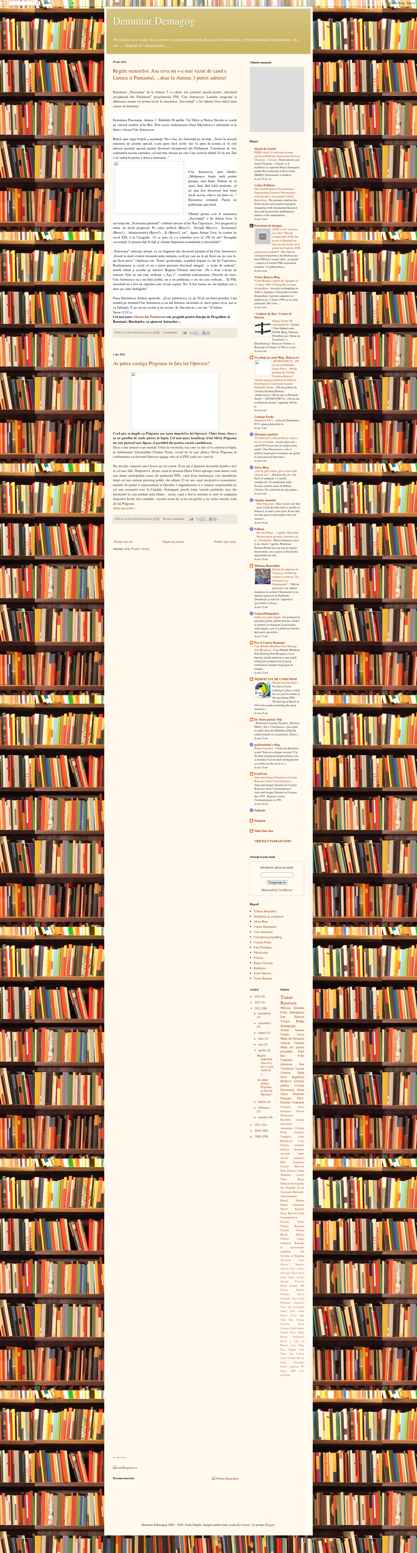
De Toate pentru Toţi (268, 719)
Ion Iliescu (292, 1016)
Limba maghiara (289, 1366)
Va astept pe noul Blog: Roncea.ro (276, 357)
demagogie (288, 1025)
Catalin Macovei (292, 1166)
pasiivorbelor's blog (267, 744)
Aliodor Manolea (292, 1264)
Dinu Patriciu (288, 1171)
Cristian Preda (264, 416)
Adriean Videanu (292, 1043)
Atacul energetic (292, 1158)
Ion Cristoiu (297, 1353)
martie (262, 1102)
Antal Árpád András (292, 1277)
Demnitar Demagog (154, 20)
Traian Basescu (263, 978)
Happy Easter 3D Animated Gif (282, 322)
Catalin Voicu (292, 1034)
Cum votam (297, 1311)
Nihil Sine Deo (263, 831)
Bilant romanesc (264, 748)
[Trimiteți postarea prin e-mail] (184, 332)
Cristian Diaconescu (292, 1087)
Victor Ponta (292, 1021)
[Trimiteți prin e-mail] (192, 333)
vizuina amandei (265, 500)
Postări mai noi (123, 541)
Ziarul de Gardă (265, 148)
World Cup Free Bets (285, 683)
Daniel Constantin (292, 1205)
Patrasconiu (261, 952)
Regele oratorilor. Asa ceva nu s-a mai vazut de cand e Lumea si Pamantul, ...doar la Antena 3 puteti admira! (170, 74)
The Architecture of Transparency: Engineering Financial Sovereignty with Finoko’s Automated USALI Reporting (275, 194)
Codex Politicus (264, 185)
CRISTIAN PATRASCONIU (272, 841)
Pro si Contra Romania (269, 642)
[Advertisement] (175, 345)
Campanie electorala (286, 1062)
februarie (263, 1107)
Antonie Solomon (292, 1281)
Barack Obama (292, 1200)
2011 (258, 1125)
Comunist (285, 1107)
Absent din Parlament (149, 316)
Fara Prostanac (263, 947)
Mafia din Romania (292, 1038)
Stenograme (297, 1183)
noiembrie (264, 1013)
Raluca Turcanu (263, 963)
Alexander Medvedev (292, 1192)
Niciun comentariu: (174, 519)
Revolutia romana (292, 1119)
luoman (245, 1525)
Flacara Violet (292, 1222)
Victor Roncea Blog (267, 277)
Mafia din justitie (292, 1047)
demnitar (299, 1149)
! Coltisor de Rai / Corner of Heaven (272, 315)
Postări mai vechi (225, 541)
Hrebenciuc (286, 1115)
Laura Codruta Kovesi (292, 1357)
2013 (258, 1002)
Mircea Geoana (292, 1007)
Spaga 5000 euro (292, 1370)
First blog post (265, 504)
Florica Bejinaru (292, 1226)
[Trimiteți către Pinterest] (208, 333)
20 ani (300, 1187)
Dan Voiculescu (292, 1066)
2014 (258, 996)
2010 (258, 1130)
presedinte (286, 1051)
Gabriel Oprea (288, 1332)
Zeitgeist (259, 820)
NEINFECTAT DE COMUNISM (275, 679)
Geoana (284, 1230)
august (262, 1032)
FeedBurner (285, 890)
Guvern (300, 1111)
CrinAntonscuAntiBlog (268, 937)
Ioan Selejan (288, 1349)
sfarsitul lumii (292, 1153)
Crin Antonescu (263, 932)
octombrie (264, 1023)
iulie (261, 1038)
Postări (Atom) (140, 549)
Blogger (270, 1525)
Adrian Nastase (292, 1030)
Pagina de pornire (173, 541)
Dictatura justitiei (266, 434)
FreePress (260, 773)
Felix (301, 1056)
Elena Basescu (288, 1213)
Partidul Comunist (292, 1102)
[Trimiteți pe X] (200, 333)
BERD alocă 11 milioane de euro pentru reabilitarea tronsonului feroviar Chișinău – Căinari (277, 156)
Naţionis (259, 810)
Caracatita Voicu (288, 1298)
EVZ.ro (127, 312)
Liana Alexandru (292, 1362)
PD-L (300, 1098)
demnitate (285, 1374)
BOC (283, 1162)
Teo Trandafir (288, 1187)
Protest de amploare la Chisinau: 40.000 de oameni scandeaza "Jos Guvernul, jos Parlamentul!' (285, 576)
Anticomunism (288, 1196)
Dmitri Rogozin (292, 1209)
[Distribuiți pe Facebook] (204, 333)
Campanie (298, 1162)
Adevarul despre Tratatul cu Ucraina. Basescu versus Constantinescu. (276, 779)
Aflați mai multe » (124, 508)
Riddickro (260, 968)
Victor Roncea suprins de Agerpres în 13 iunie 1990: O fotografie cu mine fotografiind (276, 284)
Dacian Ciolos (288, 1315)
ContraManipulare (266, 613)
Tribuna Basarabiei (267, 565)
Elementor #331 (264, 420)
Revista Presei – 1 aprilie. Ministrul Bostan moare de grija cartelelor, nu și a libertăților (276, 536)
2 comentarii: (171, 332)
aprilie (262, 1050)
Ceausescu (299, 1302)
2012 (258, 1008)
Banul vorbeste (289, 1285)
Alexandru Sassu (292, 1260)
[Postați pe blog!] (196, 333)
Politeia (258, 958)
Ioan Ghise (297, 1345)
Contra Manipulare (265, 927)
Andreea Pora (287, 1268)
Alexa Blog (261, 467)
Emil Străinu (297, 1328)
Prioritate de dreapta (268, 225)
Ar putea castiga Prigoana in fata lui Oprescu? (161, 363)
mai (261, 1044)
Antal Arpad (297, 1272)
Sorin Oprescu (262, 973)
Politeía (259, 529)
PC (302, 1366)
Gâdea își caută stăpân (267, 617)
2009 (258, 1136)
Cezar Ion (285, 1306)
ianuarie (263, 1117)
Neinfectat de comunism (268, 916)
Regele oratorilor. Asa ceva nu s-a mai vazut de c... (265, 1064)
